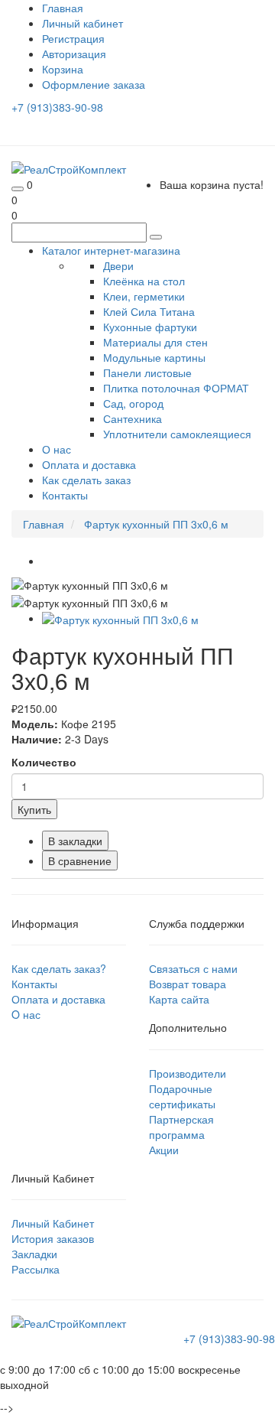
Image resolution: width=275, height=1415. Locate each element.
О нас (56, 449)
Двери (118, 265)
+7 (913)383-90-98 (57, 107)
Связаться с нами (193, 968)
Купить (34, 809)
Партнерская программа (181, 1126)
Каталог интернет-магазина (111, 250)
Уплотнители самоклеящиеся (177, 433)
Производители (187, 1073)
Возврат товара (187, 983)
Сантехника (132, 418)
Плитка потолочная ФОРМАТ (176, 387)
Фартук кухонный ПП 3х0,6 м (156, 524)
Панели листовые (147, 372)
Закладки (34, 1253)
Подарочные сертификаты (182, 1096)
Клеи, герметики (144, 296)
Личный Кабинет (52, 1223)
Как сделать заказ (86, 479)
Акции (164, 1149)
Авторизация (74, 53)
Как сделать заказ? (58, 968)
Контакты (65, 495)
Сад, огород (133, 403)
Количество (43, 761)
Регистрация (73, 38)
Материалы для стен (155, 342)
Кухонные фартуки (150, 326)
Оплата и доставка (89, 464)
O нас (25, 1014)
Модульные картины (154, 357)
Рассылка (35, 1269)
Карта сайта (179, 999)
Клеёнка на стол (144, 280)
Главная (43, 524)
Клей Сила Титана (149, 311)
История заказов (52, 1238)
